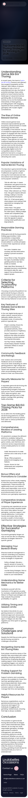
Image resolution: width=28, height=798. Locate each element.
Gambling (7, 41)
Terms (17, 793)
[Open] (23, 4)
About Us (5, 793)
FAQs (22, 775)
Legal (21, 793)
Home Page (8, 775)
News (16, 775)
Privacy (11, 793)
